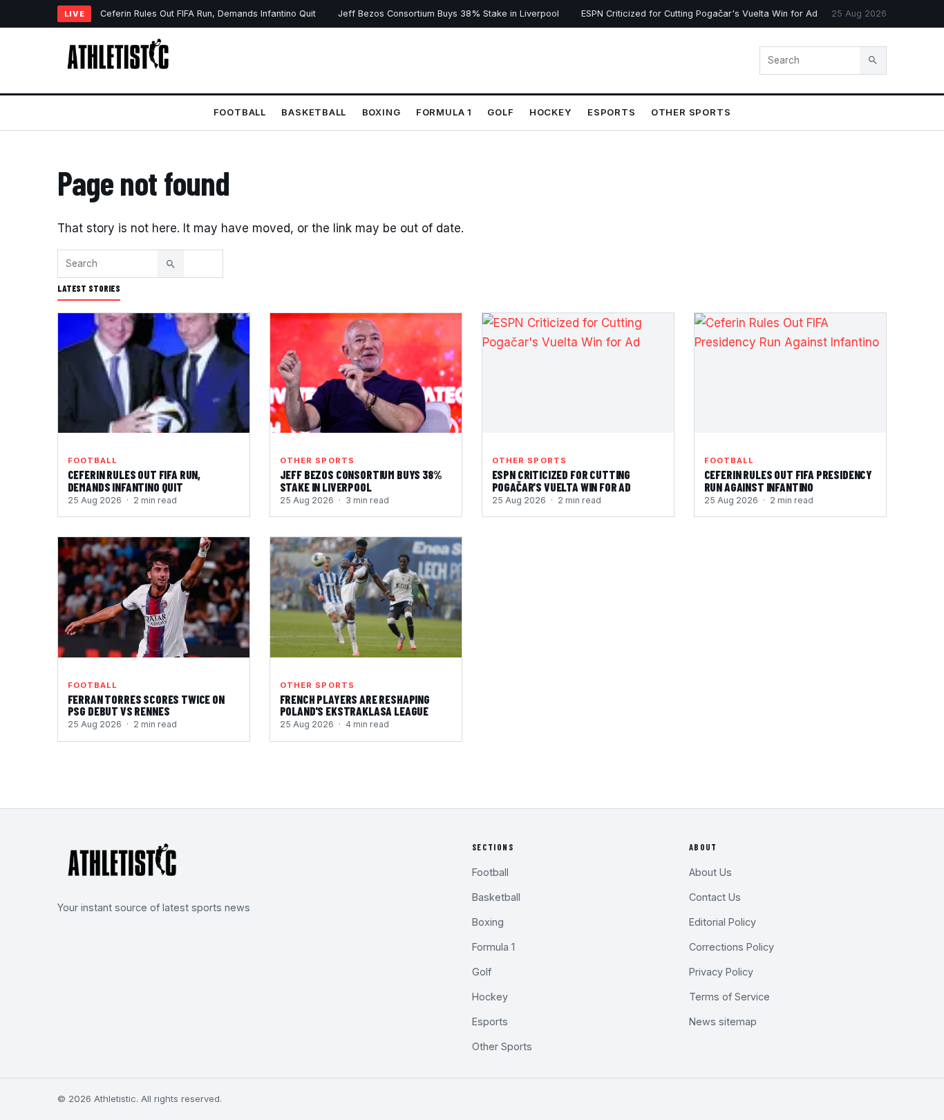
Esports (611, 112)
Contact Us (715, 897)
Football (240, 112)
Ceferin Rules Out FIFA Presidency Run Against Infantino (788, 480)
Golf (500, 112)
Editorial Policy (722, 922)
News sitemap (723, 1021)
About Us (710, 872)
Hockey (550, 112)
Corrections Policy (731, 947)
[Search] (873, 60)
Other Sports (690, 112)
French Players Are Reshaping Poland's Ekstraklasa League (355, 705)
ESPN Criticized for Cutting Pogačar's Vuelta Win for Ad (699, 13)
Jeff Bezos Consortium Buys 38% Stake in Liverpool (448, 13)
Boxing (381, 112)
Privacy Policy (721, 972)
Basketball (313, 112)
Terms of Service (729, 996)
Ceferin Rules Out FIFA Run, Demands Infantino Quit (208, 13)
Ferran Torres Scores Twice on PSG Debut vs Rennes (146, 705)
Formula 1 (444, 112)
